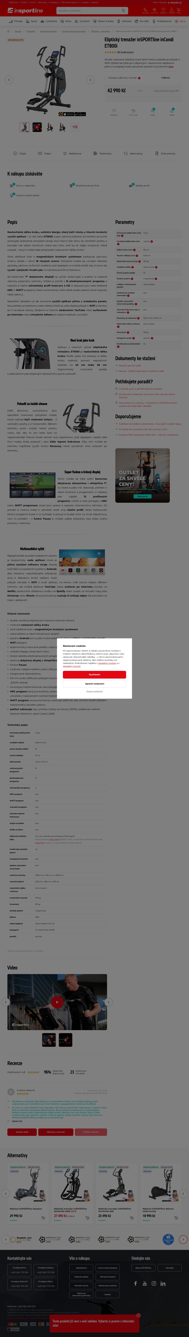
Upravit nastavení (94, 683)
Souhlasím (94, 674)
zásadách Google (71, 666)
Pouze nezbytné (95, 691)
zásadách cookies (107, 663)
